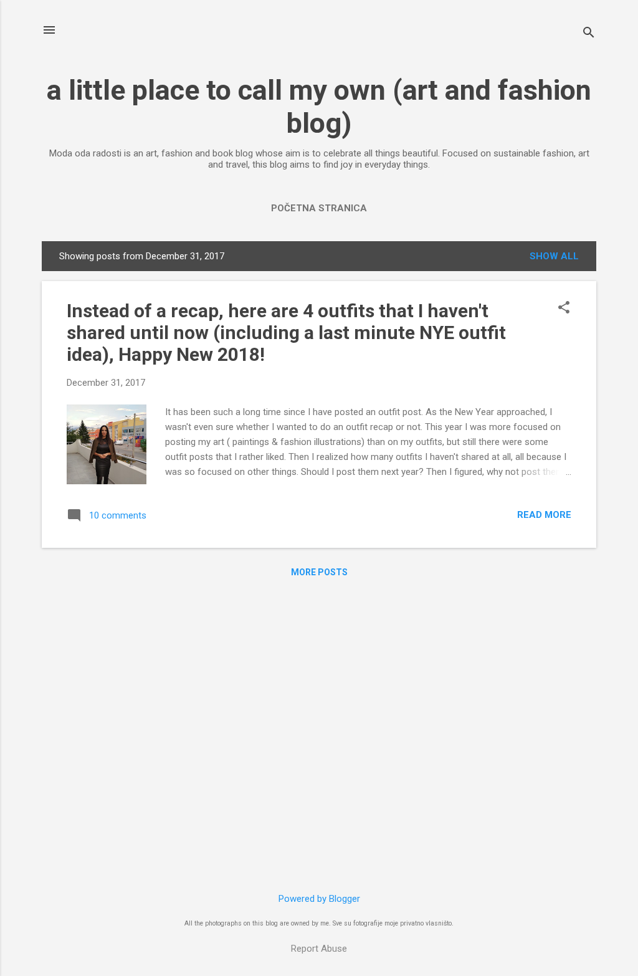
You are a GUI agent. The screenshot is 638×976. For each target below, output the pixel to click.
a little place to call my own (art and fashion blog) (319, 107)
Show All (554, 256)
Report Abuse (319, 948)
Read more (544, 514)
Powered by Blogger (319, 898)
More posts (319, 572)
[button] (563, 308)
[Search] (588, 34)
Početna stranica (319, 208)
